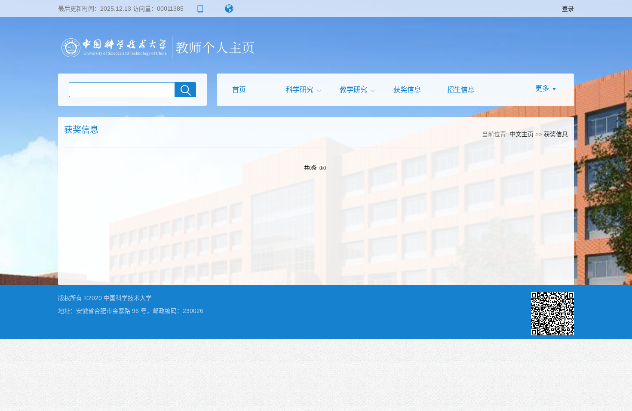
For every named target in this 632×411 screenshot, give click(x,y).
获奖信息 (407, 89)
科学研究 (299, 89)
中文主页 (521, 134)
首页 (239, 89)
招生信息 (461, 89)
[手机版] (198, 8)
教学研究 (353, 89)
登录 (568, 8)
